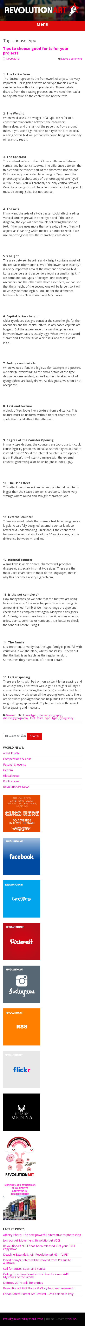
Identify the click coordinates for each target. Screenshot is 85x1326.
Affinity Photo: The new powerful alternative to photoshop (42, 1235)
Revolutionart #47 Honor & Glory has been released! (38, 1288)
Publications (11, 781)
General (10, 715)
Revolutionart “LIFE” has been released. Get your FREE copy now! (39, 1247)
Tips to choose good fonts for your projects (35, 50)
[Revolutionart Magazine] (42, 15)
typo (55, 718)
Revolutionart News (16, 787)
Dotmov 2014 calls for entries (23, 1283)
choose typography (50, 715)
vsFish (72, 1319)
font (32, 718)
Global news (11, 776)
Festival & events (14, 764)
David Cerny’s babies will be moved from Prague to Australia (37, 1261)
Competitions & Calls (17, 759)
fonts (40, 718)
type (47, 718)
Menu (42, 24)
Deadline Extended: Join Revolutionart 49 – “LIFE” (35, 1254)
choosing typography (15, 718)
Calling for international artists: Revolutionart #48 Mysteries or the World (35, 1275)
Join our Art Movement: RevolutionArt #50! (31, 1240)
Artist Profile (11, 753)
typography (66, 718)
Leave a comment (71, 58)
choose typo (29, 715)
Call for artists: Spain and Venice (24, 1269)
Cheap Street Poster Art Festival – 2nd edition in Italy (38, 1294)
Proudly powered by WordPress (23, 1319)
